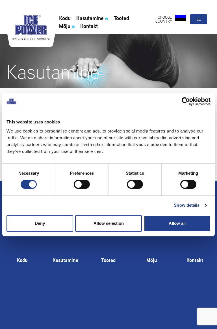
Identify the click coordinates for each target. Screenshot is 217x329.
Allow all (177, 223)
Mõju (64, 26)
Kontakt (89, 26)
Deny (40, 223)
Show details (186, 205)
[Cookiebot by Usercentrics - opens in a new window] (186, 101)
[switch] (82, 184)
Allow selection (109, 223)
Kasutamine (90, 18)
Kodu (65, 18)
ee (198, 19)
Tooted (121, 18)
